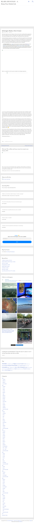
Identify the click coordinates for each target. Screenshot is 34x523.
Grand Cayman (22, 365)
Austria (4, 387)
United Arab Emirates (6, 509)
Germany (18, 365)
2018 (2, 494)
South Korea (4, 422)
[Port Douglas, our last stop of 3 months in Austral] (24, 305)
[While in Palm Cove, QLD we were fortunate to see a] (24, 320)
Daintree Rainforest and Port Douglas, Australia (8, 261)
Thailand (24, 368)
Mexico (16, 367)
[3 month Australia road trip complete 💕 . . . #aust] (9, 305)
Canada (21, 363)
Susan (11, 32)
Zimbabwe (12, 370)
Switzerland (18, 368)
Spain (16, 368)
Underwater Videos (4, 515)
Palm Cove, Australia (5, 263)
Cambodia (18, 363)
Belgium (9, 363)
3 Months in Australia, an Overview (7, 260)
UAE (4, 370)
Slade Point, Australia (5, 269)
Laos (9, 367)
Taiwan (4, 403)
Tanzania (4, 404)
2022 (2, 452)
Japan (8, 367)
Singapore (4, 444)
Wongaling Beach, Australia (6, 264)
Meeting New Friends (5, 145)
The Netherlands (28, 368)
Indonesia (28, 365)
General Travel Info (9, 141)
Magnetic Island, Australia (5, 266)
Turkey (3, 370)
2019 (2, 478)
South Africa (10, 368)
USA (6, 370)
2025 (2, 385)
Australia (4, 363)
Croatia (25, 363)
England (3, 365)
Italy (6, 367)
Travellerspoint (12, 251)
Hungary (26, 365)
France (6, 365)
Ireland (3, 367)
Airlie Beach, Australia (5, 267)
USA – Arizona (5, 447)
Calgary (15, 363)
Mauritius (14, 367)
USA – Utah (4, 449)
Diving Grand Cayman (29, 145)
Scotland (31, 367)
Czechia (4, 390)
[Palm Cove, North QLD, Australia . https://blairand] (9, 336)
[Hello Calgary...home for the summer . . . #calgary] (9, 290)
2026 (2, 378)
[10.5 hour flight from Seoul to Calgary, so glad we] (24, 290)
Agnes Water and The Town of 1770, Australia (8, 270)
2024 (2, 410)
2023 (2, 429)
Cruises (27, 363)
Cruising (4, 435)
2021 (2, 465)
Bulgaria (4, 479)
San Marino (28, 367)
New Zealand (21, 367)
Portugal (25, 367)
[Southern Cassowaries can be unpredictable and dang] (24, 336)
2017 (3, 141)
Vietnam (8, 370)
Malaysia (11, 367)
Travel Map (8, 251)
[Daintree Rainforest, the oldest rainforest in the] (9, 320)
